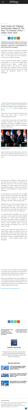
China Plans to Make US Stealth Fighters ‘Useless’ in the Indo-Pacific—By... (18, 375)
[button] (3, 2)
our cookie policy (14, 406)
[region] (14, 14)
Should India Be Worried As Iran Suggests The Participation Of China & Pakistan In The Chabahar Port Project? (7, 332)
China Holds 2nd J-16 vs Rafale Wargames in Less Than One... (18, 382)
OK (25, 408)
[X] (12, 38)
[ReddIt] (18, 38)
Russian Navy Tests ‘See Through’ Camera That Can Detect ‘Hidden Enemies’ (21, 331)
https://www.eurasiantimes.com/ (14, 349)
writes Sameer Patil (8, 108)
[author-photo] (14, 345)
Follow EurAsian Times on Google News (10, 288)
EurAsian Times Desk (6, 35)
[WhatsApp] (15, 38)
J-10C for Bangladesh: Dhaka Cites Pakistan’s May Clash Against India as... (18, 368)
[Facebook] (9, 38)
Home (2, 23)
